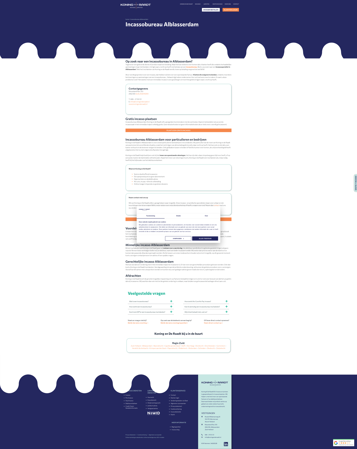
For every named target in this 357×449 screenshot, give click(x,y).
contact (216, 205)
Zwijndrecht (220, 348)
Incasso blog (175, 429)
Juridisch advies (152, 405)
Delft (183, 346)
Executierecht (152, 400)
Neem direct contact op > (213, 323)
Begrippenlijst (176, 427)
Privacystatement (176, 406)
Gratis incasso (217, 4)
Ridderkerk (183, 348)
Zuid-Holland (136, 346)
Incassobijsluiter (176, 412)
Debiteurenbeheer (131, 403)
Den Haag (190, 346)
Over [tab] (206, 216)
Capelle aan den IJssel (172, 346)
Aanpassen (177, 238)
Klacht (173, 414)
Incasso (197, 4)
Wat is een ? (139, 301)
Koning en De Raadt (186, 4)
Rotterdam (193, 348)
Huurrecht (151, 397)
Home (127, 19)
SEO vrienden (160, 437)
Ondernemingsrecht (154, 403)
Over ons (228, 4)
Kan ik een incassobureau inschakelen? (147, 312)
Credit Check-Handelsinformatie (132, 407)
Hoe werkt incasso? (198, 301)
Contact (236, 4)
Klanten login (175, 398)
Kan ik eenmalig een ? (202, 307)
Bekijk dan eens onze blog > (138, 323)
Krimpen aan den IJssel (157, 348)
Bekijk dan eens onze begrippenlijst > (174, 323)
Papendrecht (172, 348)
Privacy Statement (130, 435)
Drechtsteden (210, 346)
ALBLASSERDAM (141, 94)
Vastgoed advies (153, 408)
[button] (151, 301)
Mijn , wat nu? (196, 312)
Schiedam (202, 348)
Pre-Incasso (129, 398)
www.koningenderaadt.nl (138, 104)
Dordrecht (199, 346)
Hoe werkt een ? (140, 307)
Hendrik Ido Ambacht (140, 348)
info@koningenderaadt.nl (139, 102)
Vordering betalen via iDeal (179, 400)
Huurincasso (129, 400)
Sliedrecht (211, 348)
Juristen (206, 4)
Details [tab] (178, 216)
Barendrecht (158, 346)
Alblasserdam (147, 346)
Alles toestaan (205, 238)
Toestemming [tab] (150, 216)
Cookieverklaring (176, 409)
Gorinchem (221, 346)
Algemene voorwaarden (178, 403)
